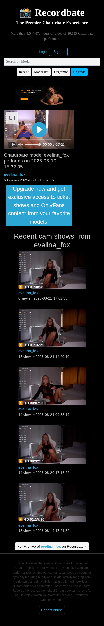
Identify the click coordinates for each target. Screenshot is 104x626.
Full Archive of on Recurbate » (52, 546)
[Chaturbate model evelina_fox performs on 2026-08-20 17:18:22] (52, 444)
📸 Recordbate (52, 12)
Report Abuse (52, 610)
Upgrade (79, 72)
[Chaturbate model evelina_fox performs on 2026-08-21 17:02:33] (52, 270)
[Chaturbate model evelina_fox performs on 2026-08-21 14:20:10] (52, 328)
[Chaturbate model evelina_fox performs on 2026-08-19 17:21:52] (52, 502)
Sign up (59, 52)
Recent (24, 72)
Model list (41, 72)
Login (43, 52)
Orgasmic (61, 72)
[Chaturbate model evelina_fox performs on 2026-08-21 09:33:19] (52, 386)
